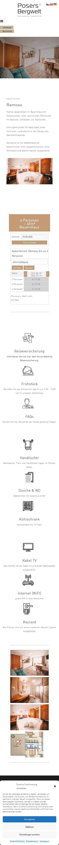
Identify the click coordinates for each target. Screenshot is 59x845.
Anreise (15, 237)
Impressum (44, 841)
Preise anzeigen (29, 242)
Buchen (29, 268)
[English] (51, 4)
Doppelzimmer (32, 841)
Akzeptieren (29, 819)
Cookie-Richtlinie (17, 841)
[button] (55, 786)
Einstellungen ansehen (29, 834)
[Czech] (48, 4)
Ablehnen (29, 827)
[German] (55, 4)
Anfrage (17, 268)
